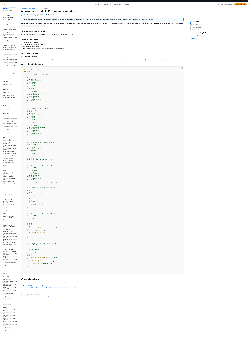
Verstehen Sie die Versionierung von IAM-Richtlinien (35, 285)
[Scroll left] (94, 4)
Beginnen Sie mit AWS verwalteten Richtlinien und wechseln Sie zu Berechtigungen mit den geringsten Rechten (49, 287)
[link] (44, 8)
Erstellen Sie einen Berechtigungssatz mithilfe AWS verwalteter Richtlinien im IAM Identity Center (46, 282)
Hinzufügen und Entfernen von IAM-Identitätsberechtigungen (37, 284)
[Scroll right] (131, 4)
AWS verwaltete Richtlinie (55, 26)
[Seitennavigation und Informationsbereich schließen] (245, 19)
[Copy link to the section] (20, 31)
